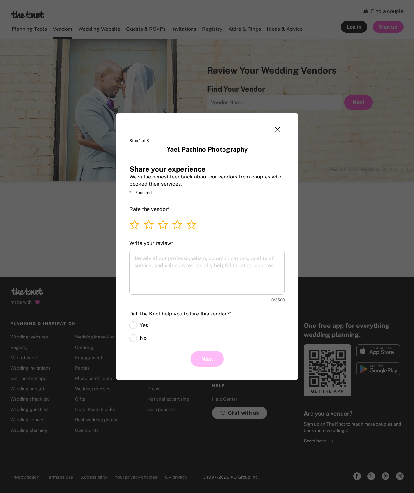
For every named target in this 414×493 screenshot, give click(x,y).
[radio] (133, 325)
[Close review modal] (277, 129)
